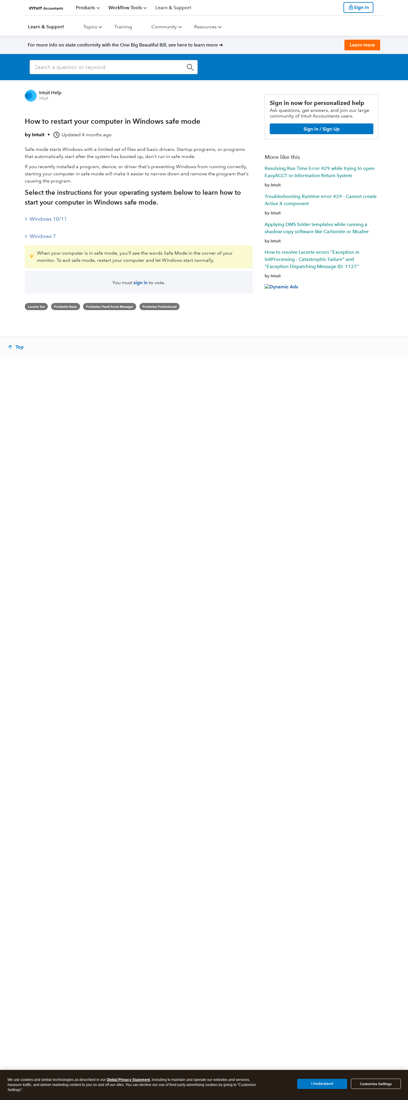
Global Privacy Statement (128, 1080)
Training (123, 27)
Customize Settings (376, 1084)
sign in (141, 282)
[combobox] (114, 67)
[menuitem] (88, 8)
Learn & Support (46, 27)
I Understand (322, 1083)
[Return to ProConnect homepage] (46, 7)
